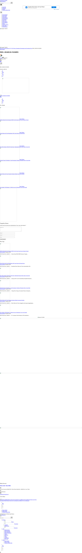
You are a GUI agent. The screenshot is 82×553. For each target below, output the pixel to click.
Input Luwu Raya (33, 499)
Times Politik (8, 485)
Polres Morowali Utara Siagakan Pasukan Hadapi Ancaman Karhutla (12, 173)
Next (48, 7)
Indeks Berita (4, 511)
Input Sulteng (2, 49)
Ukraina (5, 536)
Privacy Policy (4, 510)
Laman (3, 539)
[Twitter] (3, 72)
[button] (12, 3)
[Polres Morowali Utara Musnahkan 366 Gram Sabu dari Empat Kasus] (10, 132)
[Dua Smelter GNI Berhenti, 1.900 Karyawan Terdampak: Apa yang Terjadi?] (10, 186)
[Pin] (3, 75)
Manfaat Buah (6, 529)
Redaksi (3, 9)
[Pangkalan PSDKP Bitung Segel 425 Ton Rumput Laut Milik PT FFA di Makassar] (15, 499)
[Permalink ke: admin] (1, 56)
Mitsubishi (6, 534)
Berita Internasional (7, 532)
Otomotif (6, 524)
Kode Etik (4, 7)
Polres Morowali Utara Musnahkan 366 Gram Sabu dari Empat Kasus (12, 133)
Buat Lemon (6, 537)
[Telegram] (2, 73)
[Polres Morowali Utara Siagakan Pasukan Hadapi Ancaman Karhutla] (10, 172)
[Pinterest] (2, 505)
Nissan (5, 533)
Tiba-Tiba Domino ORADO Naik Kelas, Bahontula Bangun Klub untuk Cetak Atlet (15, 146)
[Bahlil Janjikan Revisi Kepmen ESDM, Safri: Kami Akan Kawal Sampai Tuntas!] (10, 118)
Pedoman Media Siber (6, 10)
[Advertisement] (41, 37)
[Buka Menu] (1, 5)
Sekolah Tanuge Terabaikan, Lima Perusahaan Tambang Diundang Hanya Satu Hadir (15, 160)
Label (3, 528)
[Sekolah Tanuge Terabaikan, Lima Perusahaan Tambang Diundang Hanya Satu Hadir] (10, 159)
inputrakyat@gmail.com (4, 494)
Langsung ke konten (3, 0)
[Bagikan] (1, 63)
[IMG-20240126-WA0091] (5, 95)
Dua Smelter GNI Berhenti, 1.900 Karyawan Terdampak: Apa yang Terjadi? (13, 187)
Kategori (3, 519)
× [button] (0, 516)
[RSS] (2, 508)
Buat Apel (6, 538)
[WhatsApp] (2, 76)
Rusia (5, 535)
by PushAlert (57, 9)
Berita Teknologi (7, 531)
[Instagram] (2, 507)
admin (1, 57)
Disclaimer (4, 8)
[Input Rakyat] (2, 1)
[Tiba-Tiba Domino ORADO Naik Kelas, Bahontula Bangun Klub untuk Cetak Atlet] (10, 145)
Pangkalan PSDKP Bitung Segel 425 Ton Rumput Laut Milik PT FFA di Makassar (14, 500)
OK (53, 7)
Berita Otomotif (7, 530)
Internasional (6, 525)
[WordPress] (2, 506)
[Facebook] (2, 71)
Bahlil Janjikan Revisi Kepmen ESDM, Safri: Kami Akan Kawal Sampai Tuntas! (14, 119)
